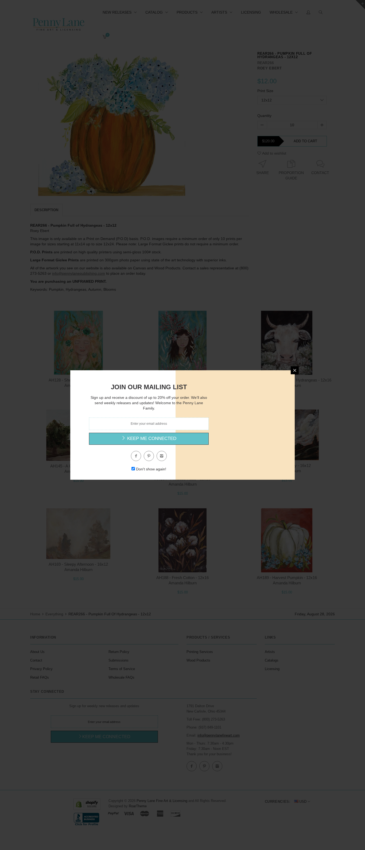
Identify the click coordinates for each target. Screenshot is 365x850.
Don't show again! (151, 469)
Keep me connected (151, 438)
